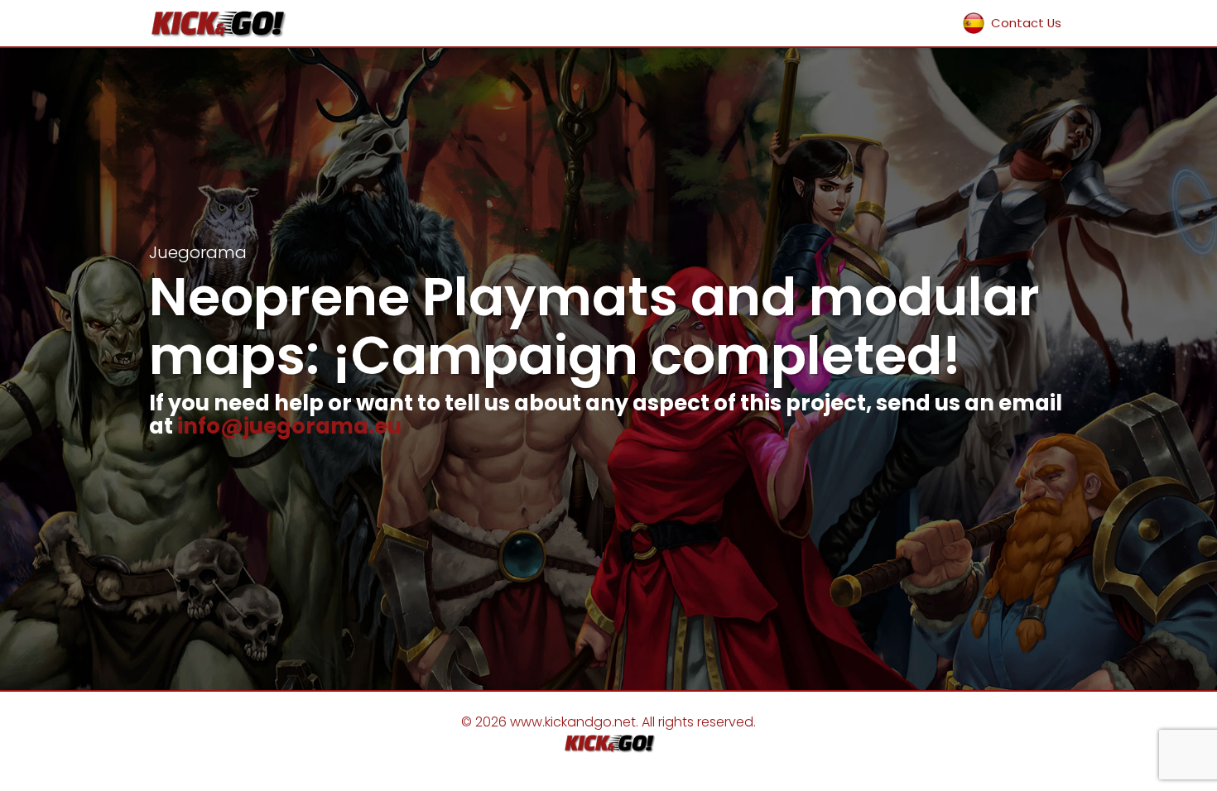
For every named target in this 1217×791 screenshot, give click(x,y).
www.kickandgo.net (573, 721)
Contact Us (1026, 22)
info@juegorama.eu (289, 426)
